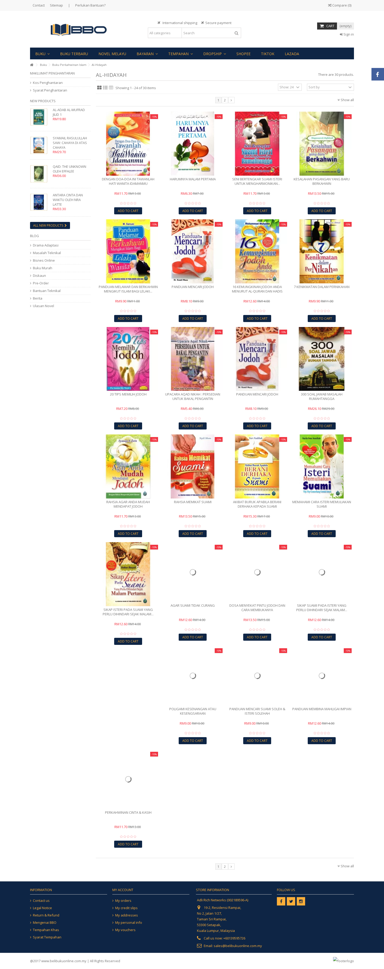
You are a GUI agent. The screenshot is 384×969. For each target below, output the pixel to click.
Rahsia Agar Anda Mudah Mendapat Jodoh (128, 504)
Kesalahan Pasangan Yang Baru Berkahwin (322, 181)
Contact (39, 5)
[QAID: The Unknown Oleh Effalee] (40, 173)
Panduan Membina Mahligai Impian (321, 709)
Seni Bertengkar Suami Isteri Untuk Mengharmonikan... (257, 181)
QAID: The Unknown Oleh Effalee (69, 169)
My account (122, 889)
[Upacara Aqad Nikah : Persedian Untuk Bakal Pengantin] (193, 359)
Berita (37, 298)
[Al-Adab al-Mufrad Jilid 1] (40, 117)
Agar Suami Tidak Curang (193, 605)
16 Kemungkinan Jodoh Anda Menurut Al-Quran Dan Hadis (257, 289)
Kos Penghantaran (48, 83)
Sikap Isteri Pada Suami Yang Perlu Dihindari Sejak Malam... (128, 611)
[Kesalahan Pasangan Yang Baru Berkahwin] (322, 144)
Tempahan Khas (46, 930)
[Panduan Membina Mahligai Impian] (322, 676)
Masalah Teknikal (47, 253)
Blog (34, 235)
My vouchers (125, 930)
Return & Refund (46, 915)
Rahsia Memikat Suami (193, 502)
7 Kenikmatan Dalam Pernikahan (322, 286)
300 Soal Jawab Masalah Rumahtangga (321, 396)
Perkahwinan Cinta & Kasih (128, 812)
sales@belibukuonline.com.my (238, 945)
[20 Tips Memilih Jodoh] (128, 359)
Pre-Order (41, 283)
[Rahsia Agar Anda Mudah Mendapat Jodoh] (128, 466)
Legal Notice (42, 908)
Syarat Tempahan (47, 937)
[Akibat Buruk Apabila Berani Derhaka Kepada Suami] (257, 466)
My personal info (128, 922)
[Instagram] (301, 901)
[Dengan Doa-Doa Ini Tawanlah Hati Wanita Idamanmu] (128, 144)
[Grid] (99, 88)
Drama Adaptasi (46, 245)
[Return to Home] (31, 65)
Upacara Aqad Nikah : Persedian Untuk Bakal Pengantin (192, 396)
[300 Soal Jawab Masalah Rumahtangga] (322, 359)
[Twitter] (291, 901)
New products (43, 101)
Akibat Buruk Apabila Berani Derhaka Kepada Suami (257, 504)
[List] (105, 88)
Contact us (41, 900)
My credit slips (126, 908)
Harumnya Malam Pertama (193, 179)
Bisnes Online (44, 260)
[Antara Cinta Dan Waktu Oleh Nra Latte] (40, 202)
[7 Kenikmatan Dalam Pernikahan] (322, 251)
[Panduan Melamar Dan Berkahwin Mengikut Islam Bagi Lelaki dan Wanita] (128, 251)
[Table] (111, 88)
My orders (123, 900)
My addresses (126, 915)
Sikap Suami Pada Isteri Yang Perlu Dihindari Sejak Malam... (321, 607)
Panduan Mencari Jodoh (193, 286)
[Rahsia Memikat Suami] (193, 466)
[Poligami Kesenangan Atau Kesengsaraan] (193, 676)
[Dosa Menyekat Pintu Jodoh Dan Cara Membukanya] (257, 572)
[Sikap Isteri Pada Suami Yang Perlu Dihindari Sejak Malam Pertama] (128, 574)
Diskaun (39, 275)
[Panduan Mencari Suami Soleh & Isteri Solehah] (257, 676)
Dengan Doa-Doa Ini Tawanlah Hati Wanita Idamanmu (128, 181)
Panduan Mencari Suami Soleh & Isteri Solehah (257, 711)
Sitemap (56, 5)
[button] (42, 53)
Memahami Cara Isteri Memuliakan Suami (321, 504)
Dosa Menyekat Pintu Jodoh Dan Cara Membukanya (257, 607)
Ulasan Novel (43, 306)
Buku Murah (42, 268)
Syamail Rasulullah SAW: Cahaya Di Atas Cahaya (70, 143)
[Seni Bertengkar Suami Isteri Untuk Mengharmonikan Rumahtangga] (257, 144)
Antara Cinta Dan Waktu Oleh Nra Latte (68, 200)
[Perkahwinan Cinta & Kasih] (128, 779)
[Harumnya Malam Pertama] (193, 144)
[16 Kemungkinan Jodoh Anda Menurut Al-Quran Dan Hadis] (257, 251)
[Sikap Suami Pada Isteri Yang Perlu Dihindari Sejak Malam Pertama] (322, 572)
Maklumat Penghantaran (52, 73)
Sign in (348, 34)
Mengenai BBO (44, 922)
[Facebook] (281, 901)
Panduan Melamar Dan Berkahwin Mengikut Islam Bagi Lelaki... (128, 289)
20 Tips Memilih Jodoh (128, 394)
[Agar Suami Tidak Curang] (193, 572)
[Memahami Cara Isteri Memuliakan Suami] (322, 466)
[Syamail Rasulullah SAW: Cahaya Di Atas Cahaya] (40, 145)
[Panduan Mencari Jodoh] (193, 251)
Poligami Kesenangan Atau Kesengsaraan (192, 711)
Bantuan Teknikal (47, 291)
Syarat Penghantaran (50, 90)
